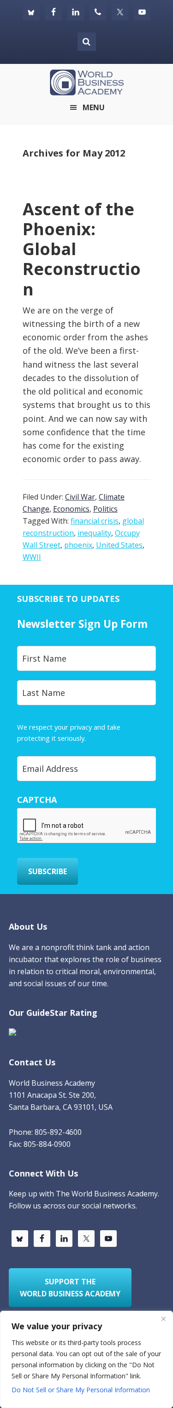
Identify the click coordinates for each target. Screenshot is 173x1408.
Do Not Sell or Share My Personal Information (81, 1389)
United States (119, 545)
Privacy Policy (108, 738)
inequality (94, 533)
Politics (105, 509)
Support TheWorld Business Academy (70, 1288)
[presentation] (87, 826)
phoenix (78, 545)
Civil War (80, 497)
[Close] (163, 1318)
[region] (86, 1359)
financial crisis (95, 521)
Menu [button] (94, 107)
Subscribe (47, 871)
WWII (32, 557)
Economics (71, 509)
